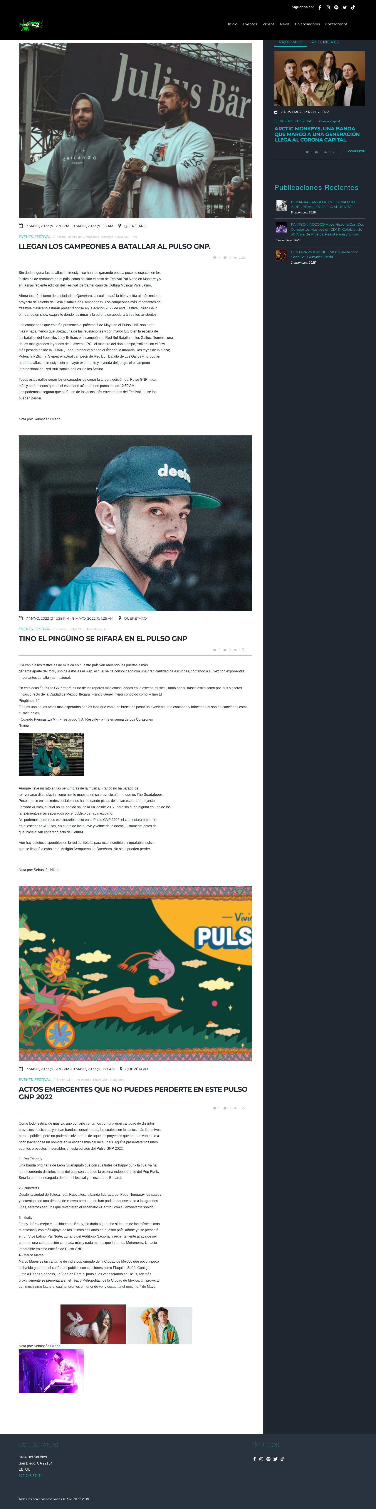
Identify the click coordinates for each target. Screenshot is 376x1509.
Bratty (61, 1079)
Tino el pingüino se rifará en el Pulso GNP (103, 638)
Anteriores (325, 42)
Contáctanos (336, 24)
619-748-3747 (29, 1476)
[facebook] (320, 7)
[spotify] (336, 7)
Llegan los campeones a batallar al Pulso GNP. (114, 246)
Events (26, 237)
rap (135, 237)
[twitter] (345, 7)
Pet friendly (83, 1079)
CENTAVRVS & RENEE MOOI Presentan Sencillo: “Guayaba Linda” (325, 254)
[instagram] (328, 7)
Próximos (290, 42)
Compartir (356, 151)
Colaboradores (307, 24)
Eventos (250, 24)
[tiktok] (353, 7)
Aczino (61, 237)
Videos (268, 24)
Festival (42, 237)
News (285, 24)
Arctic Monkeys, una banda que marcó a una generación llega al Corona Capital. (317, 134)
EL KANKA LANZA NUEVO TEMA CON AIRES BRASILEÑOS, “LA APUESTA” (323, 204)
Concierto (284, 121)
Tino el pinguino (97, 629)
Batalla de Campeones (83, 237)
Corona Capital (329, 121)
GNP (70, 1079)
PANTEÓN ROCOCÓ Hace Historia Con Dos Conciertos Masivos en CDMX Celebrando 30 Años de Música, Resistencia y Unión (327, 229)
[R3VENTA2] (31, 28)
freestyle (107, 237)
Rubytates (117, 1079)
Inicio (232, 24)
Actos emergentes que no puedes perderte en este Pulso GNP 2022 (133, 1093)
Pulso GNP (122, 237)
